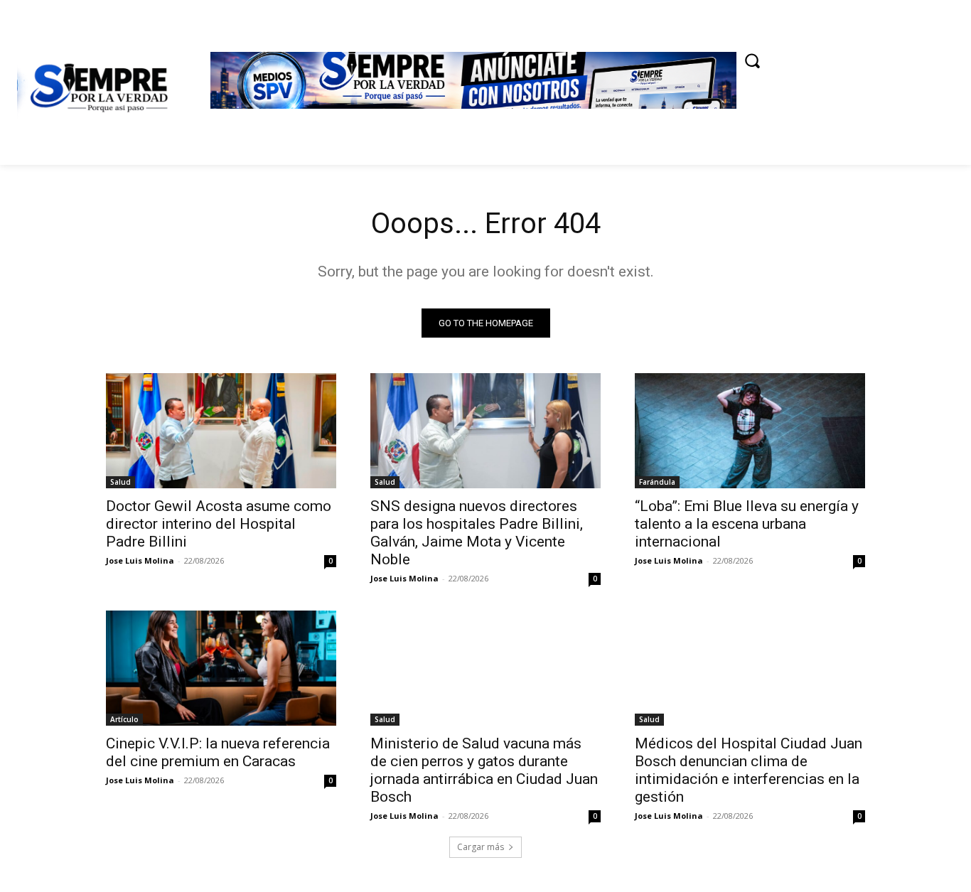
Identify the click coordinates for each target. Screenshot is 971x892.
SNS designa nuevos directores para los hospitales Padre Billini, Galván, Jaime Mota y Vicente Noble (476, 533)
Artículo (124, 719)
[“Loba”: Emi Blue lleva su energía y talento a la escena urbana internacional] (750, 430)
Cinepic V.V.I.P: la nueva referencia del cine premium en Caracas (218, 752)
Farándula (657, 482)
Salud (120, 482)
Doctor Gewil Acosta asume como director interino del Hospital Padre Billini (218, 524)
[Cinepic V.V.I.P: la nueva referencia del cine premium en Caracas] (221, 668)
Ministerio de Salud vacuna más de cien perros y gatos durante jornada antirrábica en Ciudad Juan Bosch (484, 770)
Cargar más (480, 847)
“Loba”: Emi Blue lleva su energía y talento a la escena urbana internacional (747, 524)
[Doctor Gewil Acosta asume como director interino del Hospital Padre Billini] (221, 430)
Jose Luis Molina (140, 560)
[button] (752, 60)
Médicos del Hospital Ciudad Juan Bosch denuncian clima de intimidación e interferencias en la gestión (748, 770)
